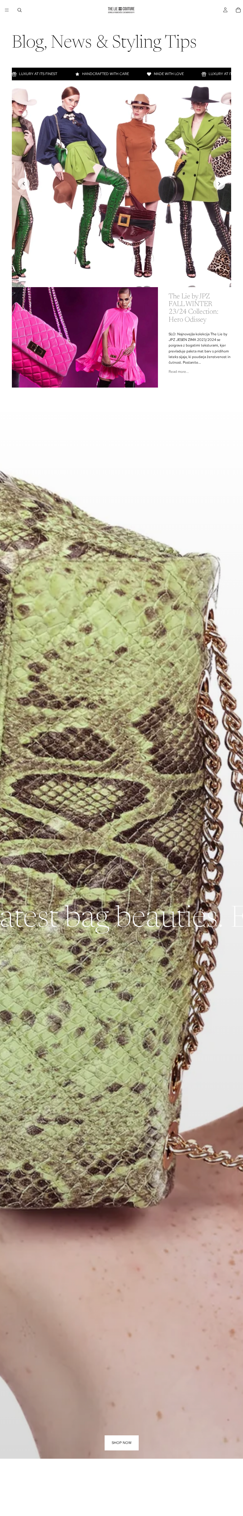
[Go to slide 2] (115, 279)
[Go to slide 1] (108, 279)
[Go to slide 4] (128, 280)
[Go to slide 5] (134, 279)
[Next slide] (219, 184)
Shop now (122, 1442)
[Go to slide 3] (121, 279)
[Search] (19, 10)
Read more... (179, 371)
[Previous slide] (24, 184)
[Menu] (7, 10)
